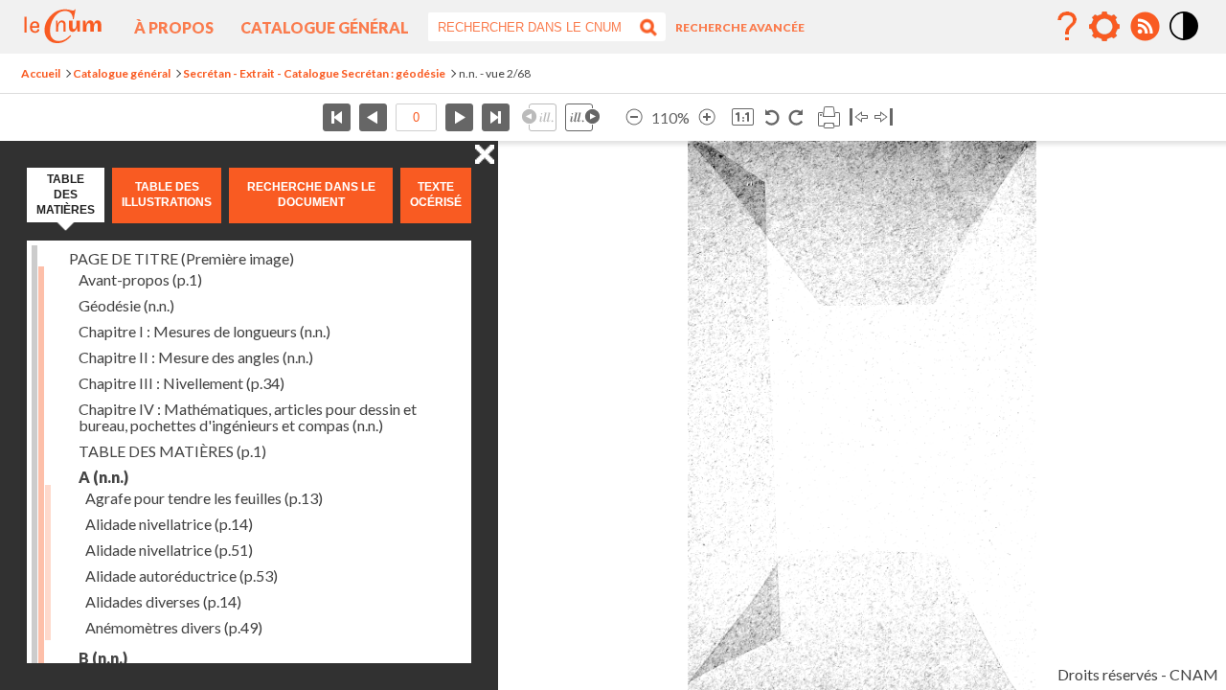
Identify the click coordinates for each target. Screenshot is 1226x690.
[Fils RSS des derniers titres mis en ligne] (1144, 27)
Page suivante (459, 117)
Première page (337, 117)
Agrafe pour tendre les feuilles (204, 498)
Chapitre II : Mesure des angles (196, 357)
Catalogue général (324, 27)
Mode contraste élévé (1184, 41)
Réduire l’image (634, 117)
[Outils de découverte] (1104, 27)
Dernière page (496, 117)
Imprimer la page (828, 117)
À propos (174, 27)
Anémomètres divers (173, 627)
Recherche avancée (740, 27)
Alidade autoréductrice (181, 575)
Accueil (40, 73)
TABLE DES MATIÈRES (172, 451)
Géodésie (126, 305)
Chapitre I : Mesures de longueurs (204, 331)
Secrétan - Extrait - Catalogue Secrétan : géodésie (314, 73)
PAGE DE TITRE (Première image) (181, 258)
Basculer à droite (883, 117)
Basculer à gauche (859, 117)
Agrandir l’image (706, 117)
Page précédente (373, 117)
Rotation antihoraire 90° (772, 117)
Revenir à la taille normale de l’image (743, 117)
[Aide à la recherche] (1067, 27)
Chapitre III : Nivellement (181, 383)
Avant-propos (140, 279)
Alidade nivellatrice (169, 524)
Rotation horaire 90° (795, 117)
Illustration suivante (582, 117)
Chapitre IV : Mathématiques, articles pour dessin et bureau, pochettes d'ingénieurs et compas (248, 417)
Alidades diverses (163, 601)
